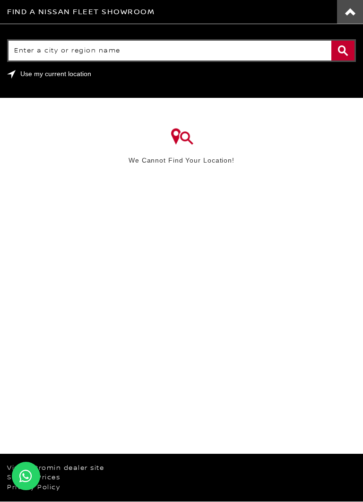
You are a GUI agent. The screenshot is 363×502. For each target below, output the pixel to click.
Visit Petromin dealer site (55, 468)
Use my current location (55, 74)
